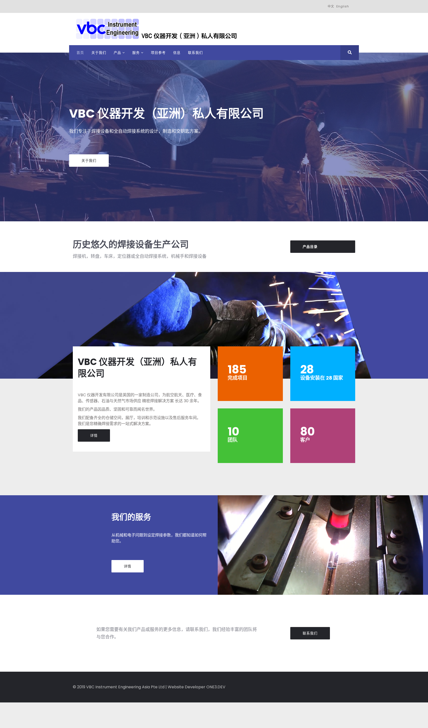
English (342, 6)
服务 (136, 52)
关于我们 (98, 52)
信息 (177, 52)
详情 (94, 435)
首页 (80, 52)
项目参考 (158, 52)
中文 (331, 6)
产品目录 (310, 246)
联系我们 (195, 52)
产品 (117, 52)
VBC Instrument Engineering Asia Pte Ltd (125, 687)
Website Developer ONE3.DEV (196, 687)
